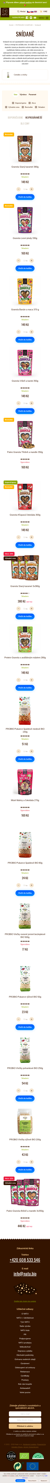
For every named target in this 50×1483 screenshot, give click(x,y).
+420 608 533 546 (25, 1260)
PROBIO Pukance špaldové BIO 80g (25, 863)
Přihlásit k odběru (25, 1426)
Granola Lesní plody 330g (25, 238)
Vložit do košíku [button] (25, 197)
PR (25, 1334)
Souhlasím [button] (20, 1480)
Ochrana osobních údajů (25, 1359)
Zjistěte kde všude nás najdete (25, 1301)
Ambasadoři (25, 1388)
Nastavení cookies (29, 1444)
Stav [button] (15, 95)
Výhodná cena (13, 107)
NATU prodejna (25, 1343)
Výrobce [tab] (23, 95)
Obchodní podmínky (25, 1355)
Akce (34, 103)
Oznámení (25, 1363)
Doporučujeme (20, 103)
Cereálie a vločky (20, 75)
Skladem (41, 107)
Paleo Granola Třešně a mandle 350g (25, 452)
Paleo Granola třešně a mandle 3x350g (25, 1211)
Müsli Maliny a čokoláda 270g (25, 800)
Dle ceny (25, 123)
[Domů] (5, 11)
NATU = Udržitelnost (25, 1318)
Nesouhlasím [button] (32, 1480)
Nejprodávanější (33, 117)
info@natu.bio (25, 1273)
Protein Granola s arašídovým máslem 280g (25, 657)
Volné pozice (25, 1392)
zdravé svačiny (25, 2)
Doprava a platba (25, 1351)
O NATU (25, 1314)
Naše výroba (25, 1326)
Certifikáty (25, 1376)
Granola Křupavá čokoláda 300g (25, 515)
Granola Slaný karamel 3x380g (25, 586)
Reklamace (25, 1372)
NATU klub (25, 1330)
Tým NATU (25, 1322)
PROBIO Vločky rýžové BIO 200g (25, 1139)
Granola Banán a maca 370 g (25, 309)
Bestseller (29, 107)
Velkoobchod (25, 1347)
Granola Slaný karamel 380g (25, 167)
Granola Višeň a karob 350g (25, 381)
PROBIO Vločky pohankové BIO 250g (25, 1068)
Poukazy (25, 1380)
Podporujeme (25, 1338)
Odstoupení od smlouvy (25, 1367)
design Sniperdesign (31, 1447)
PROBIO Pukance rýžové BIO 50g (25, 997)
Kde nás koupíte (25, 1384)
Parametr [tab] (32, 95)
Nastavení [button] (44, 1480)
